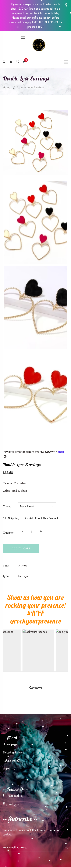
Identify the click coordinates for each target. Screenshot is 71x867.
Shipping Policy (12, 752)
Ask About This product (43, 518)
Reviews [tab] (36, 687)
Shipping (13, 518)
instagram (14, 804)
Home (6, 87)
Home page (10, 744)
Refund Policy (11, 761)
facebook (14, 796)
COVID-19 (9, 769)
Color (6, 506)
